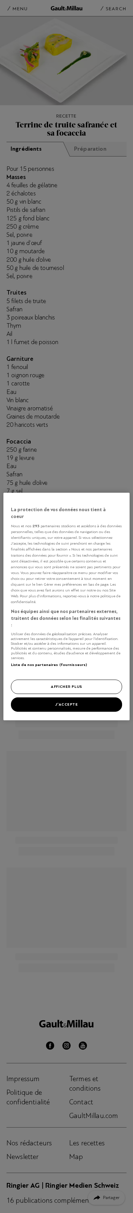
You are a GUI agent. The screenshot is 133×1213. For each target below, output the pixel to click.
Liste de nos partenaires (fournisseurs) (49, 664)
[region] (66, 606)
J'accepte (66, 704)
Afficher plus (66, 686)
